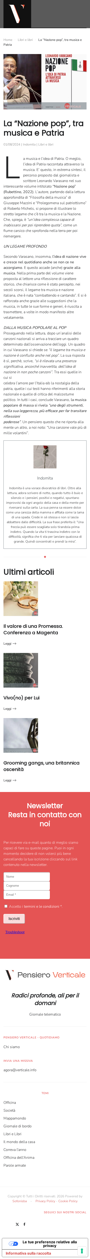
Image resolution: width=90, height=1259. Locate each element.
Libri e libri (45, 144)
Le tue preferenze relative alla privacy (50, 1244)
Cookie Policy (68, 1201)
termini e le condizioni (41, 906)
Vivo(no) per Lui (21, 698)
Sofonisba (19, 1201)
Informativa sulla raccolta (28, 1253)
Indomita (29, 144)
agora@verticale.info (19, 1070)
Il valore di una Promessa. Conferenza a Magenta (33, 629)
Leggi (7, 643)
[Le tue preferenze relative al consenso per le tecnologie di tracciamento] (82, 1251)
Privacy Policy (45, 1201)
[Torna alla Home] (17, 14)
